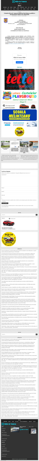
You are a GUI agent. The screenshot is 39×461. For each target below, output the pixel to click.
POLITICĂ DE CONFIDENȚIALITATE (23, 421)
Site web (3, 195)
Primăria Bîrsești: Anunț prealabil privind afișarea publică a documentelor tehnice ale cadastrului (19, 13)
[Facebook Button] (18, 3)
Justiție (18, 7)
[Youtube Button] (19, 3)
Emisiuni (11, 7)
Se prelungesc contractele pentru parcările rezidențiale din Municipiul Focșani (16, 304)
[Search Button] (21, 3)
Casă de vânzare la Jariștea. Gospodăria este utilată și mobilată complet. (15, 287)
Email (3, 191)
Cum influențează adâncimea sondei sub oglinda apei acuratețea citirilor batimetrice (17, 281)
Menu (20, 5)
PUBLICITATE (30, 421)
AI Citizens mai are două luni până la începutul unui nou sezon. (13, 306)
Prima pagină (5, 7)
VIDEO (8, 7)
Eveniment (14, 7)
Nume (3, 187)
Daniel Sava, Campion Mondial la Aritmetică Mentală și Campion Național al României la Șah (19, 311)
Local (28, 7)
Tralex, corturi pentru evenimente (5, 149)
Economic (32, 7)
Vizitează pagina (19, 62)
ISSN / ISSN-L (16, 421)
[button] (3, 460)
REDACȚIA (34, 421)
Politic (26, 7)
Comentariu (4, 174)
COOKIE (13, 421)
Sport (35, 7)
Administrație (22, 7)
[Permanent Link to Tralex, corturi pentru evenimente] (5, 144)
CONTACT (9, 421)
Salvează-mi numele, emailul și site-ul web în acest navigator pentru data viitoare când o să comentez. (19, 201)
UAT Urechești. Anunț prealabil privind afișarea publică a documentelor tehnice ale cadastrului (15, 149)
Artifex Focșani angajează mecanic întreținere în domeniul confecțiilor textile (34, 149)
